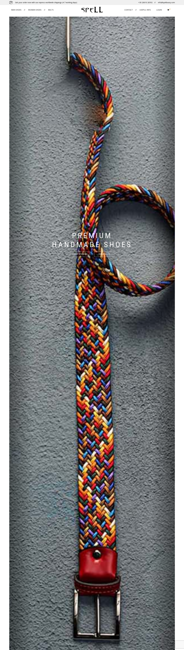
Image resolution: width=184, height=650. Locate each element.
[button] (3, 646)
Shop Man (104, 254)
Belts (51, 10)
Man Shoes (16, 10)
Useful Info (145, 10)
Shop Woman (79, 254)
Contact (128, 10)
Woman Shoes (34, 10)
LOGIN (159, 10)
